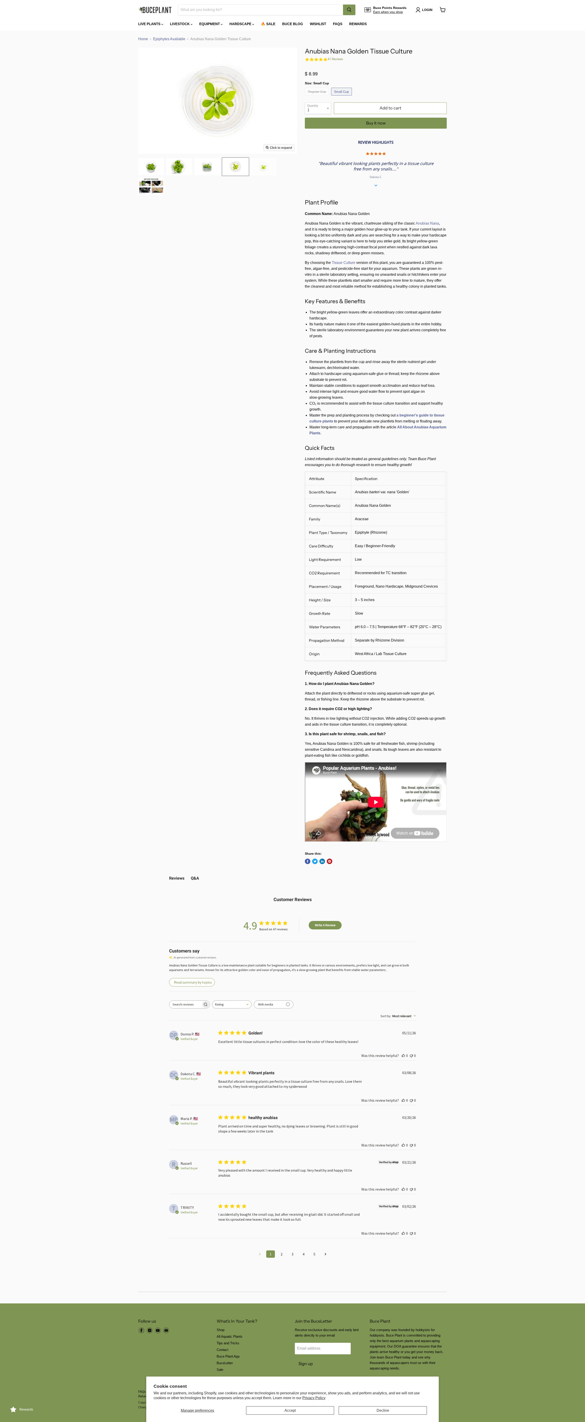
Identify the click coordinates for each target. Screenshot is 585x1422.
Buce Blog (292, 24)
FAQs (337, 24)
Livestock (180, 24)
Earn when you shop (388, 12)
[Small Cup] (342, 96)
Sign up (305, 1363)
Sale (220, 1370)
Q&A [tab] (195, 878)
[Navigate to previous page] (259, 1254)
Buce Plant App (228, 1356)
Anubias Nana (427, 223)
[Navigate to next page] (325, 1254)
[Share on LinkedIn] (322, 861)
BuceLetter (225, 1363)
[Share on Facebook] (307, 861)
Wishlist (318, 24)
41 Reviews (335, 59)
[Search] (349, 10)
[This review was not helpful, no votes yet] (411, 1055)
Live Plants (149, 24)
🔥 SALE (268, 24)
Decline (383, 1410)
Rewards (358, 24)
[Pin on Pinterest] (329, 861)
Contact (222, 1350)
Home (143, 39)
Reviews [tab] (176, 878)
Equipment (210, 24)
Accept (290, 1410)
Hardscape (240, 24)
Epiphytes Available (169, 39)
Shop (220, 1330)
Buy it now (376, 123)
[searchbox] (185, 1004)
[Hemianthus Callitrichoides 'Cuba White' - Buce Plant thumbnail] (151, 186)
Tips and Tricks (228, 1343)
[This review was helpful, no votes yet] (403, 1055)
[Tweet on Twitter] (315, 861)
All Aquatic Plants (229, 1336)
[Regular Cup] (317, 96)
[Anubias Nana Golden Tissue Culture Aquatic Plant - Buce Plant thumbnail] (151, 167)
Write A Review (325, 925)
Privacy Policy (313, 1398)
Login (427, 10)
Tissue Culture (343, 263)
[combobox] (260, 10)
